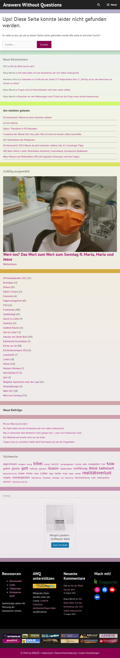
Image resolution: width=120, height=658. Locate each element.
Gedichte (7, 323)
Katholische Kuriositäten (15, 341)
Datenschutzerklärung (65, 652)
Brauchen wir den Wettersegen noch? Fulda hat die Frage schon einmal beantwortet (58, 96)
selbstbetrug (36, 478)
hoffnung (33, 468)
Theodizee (46, 478)
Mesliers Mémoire (12, 368)
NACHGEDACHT (11, 372)
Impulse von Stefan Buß (15, 336)
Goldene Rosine (11, 327)
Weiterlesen (10, 264)
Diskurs (6, 287)
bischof (47, 464)
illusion (53, 468)
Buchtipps (8, 282)
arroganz (21, 464)
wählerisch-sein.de (19, 482)
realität (78, 473)
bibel (38, 463)
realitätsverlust (96, 472)
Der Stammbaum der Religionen (19, 139)
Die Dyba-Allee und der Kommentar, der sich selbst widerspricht (48, 72)
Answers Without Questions (32, 4)
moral (65, 473)
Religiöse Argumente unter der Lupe (21, 381)
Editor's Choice (10, 291)
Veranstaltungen (11, 386)
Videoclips (15, 588)
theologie (55, 478)
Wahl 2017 (8, 390)
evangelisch (94, 464)
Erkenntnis (8, 296)
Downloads (16, 581)
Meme (6, 363)
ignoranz (42, 468)
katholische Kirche (10, 474)
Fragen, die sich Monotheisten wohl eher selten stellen (44, 89)
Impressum (47, 652)
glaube (16, 468)
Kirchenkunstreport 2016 (15, 350)
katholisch (106, 468)
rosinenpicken (21, 477)
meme (58, 473)
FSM (5, 305)
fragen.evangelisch (12, 300)
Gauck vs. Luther (11, 318)
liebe (36, 473)
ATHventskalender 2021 (15, 278)
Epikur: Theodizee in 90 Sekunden (20, 128)
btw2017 (55, 464)
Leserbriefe (8, 354)
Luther (6, 359)
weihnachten (103, 477)
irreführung (80, 468)
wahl (93, 477)
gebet (6, 468)
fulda (110, 464)
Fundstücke (9, 309)
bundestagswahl (67, 464)
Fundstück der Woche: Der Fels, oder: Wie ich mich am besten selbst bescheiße (42, 134)
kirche (29, 473)
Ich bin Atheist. (10, 122)
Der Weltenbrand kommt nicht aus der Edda (24, 437)
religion (7, 477)
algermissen (10, 464)
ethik (85, 464)
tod (62, 478)
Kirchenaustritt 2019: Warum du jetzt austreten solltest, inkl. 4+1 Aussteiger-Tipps (43, 145)
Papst (71, 473)
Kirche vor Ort (10, 345)
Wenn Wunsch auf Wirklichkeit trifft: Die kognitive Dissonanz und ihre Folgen (41, 156)
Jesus (93, 468)
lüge (51, 473)
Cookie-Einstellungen (88, 652)
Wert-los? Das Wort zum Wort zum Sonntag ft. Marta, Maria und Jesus (58, 257)
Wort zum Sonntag (12, 395)
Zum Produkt (60, 545)
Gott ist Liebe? (10, 332)
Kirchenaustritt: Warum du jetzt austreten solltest (27, 117)
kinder (21, 473)
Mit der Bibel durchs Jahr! (22, 66)
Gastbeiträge (9, 314)
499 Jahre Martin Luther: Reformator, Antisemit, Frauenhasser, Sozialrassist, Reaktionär (45, 150)
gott (24, 468)
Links (12, 584)
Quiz (5, 377)
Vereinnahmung (82, 477)
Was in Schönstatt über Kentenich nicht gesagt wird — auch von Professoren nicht (42, 432)
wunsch (7, 481)
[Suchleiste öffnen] (98, 4)
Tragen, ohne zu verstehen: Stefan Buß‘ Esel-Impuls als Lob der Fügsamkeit (38, 441)
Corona (78, 464)
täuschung (69, 478)
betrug (29, 464)
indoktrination (66, 468)
